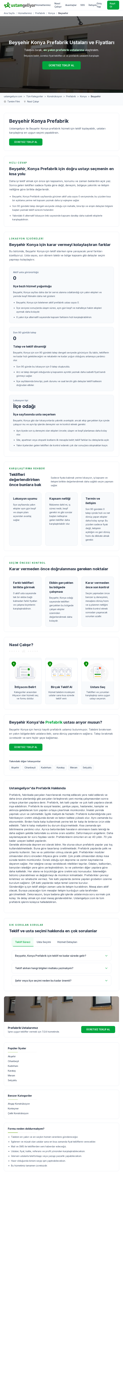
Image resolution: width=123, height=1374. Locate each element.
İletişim (93, 5)
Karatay (61, 767)
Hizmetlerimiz (43, 5)
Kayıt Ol (112, 5)
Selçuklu (87, 767)
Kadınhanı (46, 767)
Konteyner (13, 1108)
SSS (82, 5)
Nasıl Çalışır (58, 5)
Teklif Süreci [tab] (22, 942)
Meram (73, 767)
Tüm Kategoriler (34, 96)
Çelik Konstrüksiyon (18, 1113)
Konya (51, 13)
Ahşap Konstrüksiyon (19, 1103)
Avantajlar (71, 5)
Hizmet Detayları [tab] (67, 942)
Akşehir (15, 767)
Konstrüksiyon (54, 96)
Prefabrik (40, 13)
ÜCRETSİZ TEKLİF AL (61, 65)
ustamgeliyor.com (13, 96)
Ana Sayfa (9, 13)
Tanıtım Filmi (13, 101)
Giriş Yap (99, 5)
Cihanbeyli (30, 767)
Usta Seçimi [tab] (44, 942)
